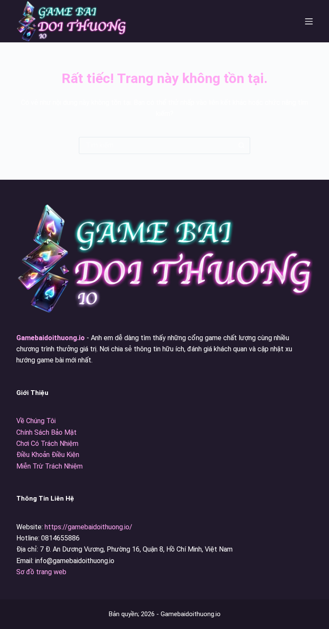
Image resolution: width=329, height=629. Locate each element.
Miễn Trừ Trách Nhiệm (49, 466)
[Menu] (309, 21)
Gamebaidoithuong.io (50, 338)
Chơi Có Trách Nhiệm (47, 443)
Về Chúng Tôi (36, 421)
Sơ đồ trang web (41, 572)
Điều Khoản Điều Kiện (47, 455)
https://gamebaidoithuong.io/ (88, 527)
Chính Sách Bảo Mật (46, 432)
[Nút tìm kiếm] (241, 145)
